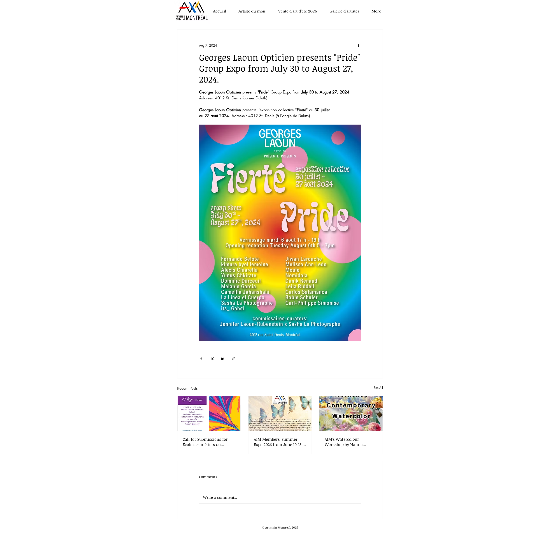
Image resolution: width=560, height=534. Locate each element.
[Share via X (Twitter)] (212, 358)
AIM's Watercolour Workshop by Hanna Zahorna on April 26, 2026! (349, 442)
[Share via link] (233, 358)
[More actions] (358, 45)
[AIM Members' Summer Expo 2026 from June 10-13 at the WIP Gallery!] (280, 413)
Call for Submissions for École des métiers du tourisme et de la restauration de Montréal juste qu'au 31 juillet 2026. (206, 442)
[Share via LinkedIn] (222, 358)
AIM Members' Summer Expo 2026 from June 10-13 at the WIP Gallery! (280, 442)
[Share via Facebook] (201, 358)
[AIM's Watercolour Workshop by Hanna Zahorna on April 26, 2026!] (351, 413)
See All (378, 388)
